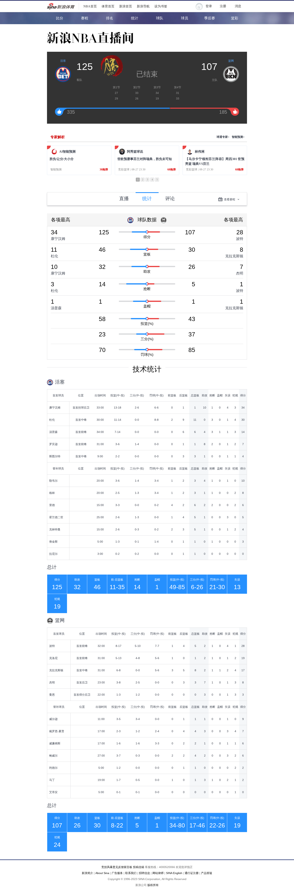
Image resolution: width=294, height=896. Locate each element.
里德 (52, 505)
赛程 (84, 18)
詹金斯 (53, 541)
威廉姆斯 (54, 743)
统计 (134, 18)
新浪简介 (87, 873)
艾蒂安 (53, 792)
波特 (239, 239)
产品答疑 (206, 873)
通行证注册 (192, 873)
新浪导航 (143, 6)
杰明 (239, 273)
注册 (223, 6)
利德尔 (53, 767)
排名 (109, 18)
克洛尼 (53, 658)
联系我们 (130, 873)
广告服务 (117, 873)
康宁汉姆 (58, 239)
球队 (159, 18)
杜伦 (54, 256)
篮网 (231, 60)
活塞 (63, 60)
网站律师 (158, 873)
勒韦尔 (53, 480)
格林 (52, 492)
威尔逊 (53, 719)
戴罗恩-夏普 (56, 731)
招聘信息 (144, 873)
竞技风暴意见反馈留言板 (116, 867)
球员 (184, 18)
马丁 (52, 780)
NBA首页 (90, 6)
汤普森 (56, 308)
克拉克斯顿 (234, 256)
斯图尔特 (54, 456)
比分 (59, 18)
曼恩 (52, 694)
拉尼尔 (53, 553)
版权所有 (153, 885)
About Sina (102, 873)
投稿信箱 (138, 867)
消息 (238, 6)
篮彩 (234, 18)
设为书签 (160, 6)
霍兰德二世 (56, 517)
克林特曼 (54, 529)
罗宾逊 (53, 444)
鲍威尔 (53, 755)
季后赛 (209, 18)
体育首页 (108, 6)
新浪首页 (125, 6)
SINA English (174, 873)
